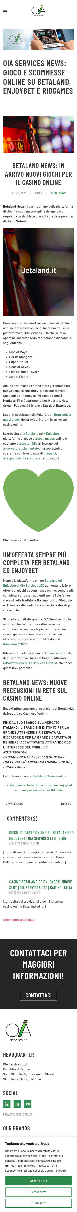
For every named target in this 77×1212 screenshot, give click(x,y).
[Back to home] (38, 10)
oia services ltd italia (48, 790)
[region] (38, 1174)
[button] (5, 10)
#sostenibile (28, 443)
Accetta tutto (38, 1181)
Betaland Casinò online (49, 776)
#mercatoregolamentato (21, 448)
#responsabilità (14, 458)
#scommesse (45, 438)
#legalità (49, 453)
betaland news (15, 785)
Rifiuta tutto (38, 1203)
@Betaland (30, 433)
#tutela (34, 458)
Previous (15, 804)
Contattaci (38, 995)
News (62, 193)
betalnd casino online (42, 785)
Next (65, 804)
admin (38, 193)
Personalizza (38, 1192)
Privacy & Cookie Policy (17, 1114)
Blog (54, 193)
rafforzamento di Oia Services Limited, (30, 663)
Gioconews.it (53, 653)
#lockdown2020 (15, 644)
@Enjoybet (51, 433)
